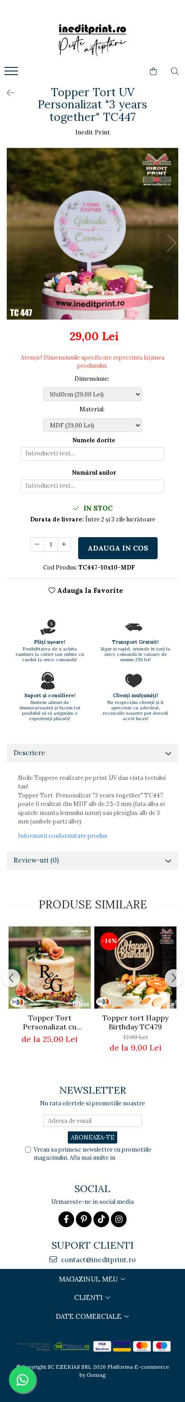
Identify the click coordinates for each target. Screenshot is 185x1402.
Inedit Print (92, 132)
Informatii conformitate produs (62, 836)
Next (171, 243)
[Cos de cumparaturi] (153, 71)
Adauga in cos (118, 547)
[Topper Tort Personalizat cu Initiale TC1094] (50, 967)
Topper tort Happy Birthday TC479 (135, 1022)
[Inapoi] (6, 92)
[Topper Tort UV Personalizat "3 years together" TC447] (92, 234)
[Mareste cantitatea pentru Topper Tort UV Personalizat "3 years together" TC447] (64, 544)
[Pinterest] (84, 1219)
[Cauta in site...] (175, 71)
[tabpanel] (92, 234)
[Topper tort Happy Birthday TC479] (135, 967)
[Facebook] (66, 1219)
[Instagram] (119, 1219)
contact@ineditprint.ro (97, 1259)
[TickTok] (101, 1219)
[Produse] (12, 73)
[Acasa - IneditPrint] (92, 40)
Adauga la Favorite (89, 590)
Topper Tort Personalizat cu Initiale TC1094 (49, 1022)
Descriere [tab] (29, 752)
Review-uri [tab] (36, 860)
